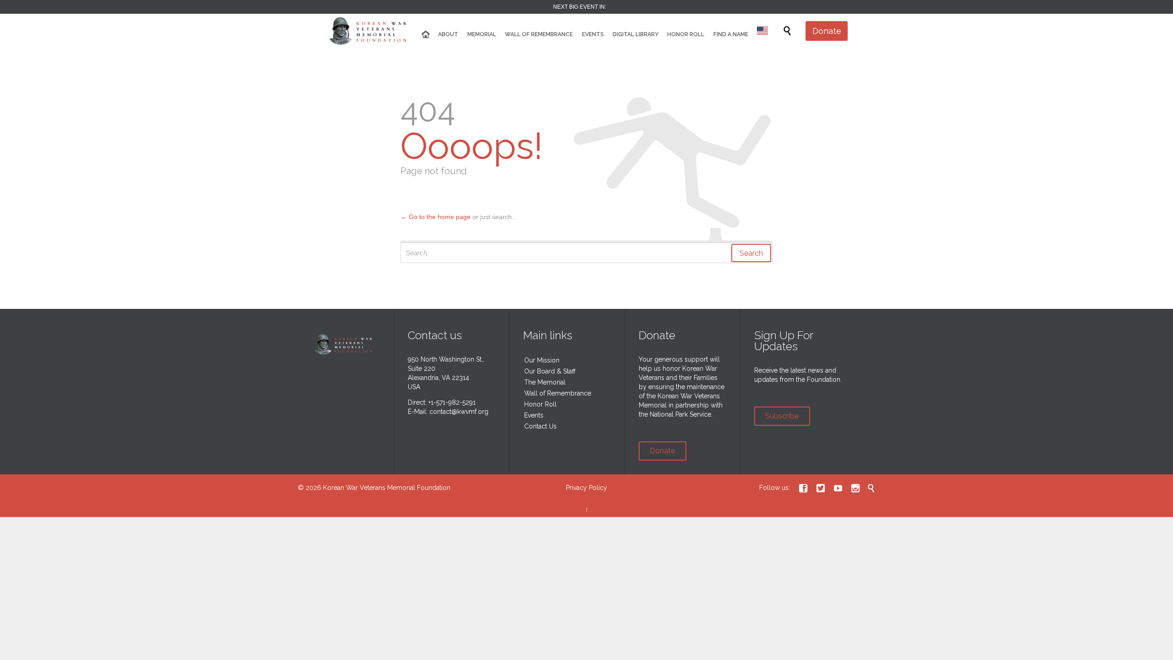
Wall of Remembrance (557, 393)
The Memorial (544, 382)
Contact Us (540, 426)
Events (533, 415)
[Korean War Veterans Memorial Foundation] (371, 31)
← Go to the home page (435, 216)
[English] (762, 31)
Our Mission (541, 360)
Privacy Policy (586, 487)
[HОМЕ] (426, 34)
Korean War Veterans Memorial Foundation (386, 487)
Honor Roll (540, 404)
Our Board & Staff (550, 371)
